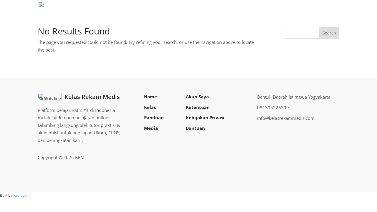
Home (150, 97)
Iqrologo (20, 195)
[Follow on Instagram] (315, 157)
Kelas (150, 107)
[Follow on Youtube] (325, 157)
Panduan (154, 117)
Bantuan (195, 128)
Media (151, 128)
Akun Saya (197, 97)
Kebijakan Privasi (205, 117)
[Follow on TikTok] (334, 157)
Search (329, 33)
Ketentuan (198, 107)
